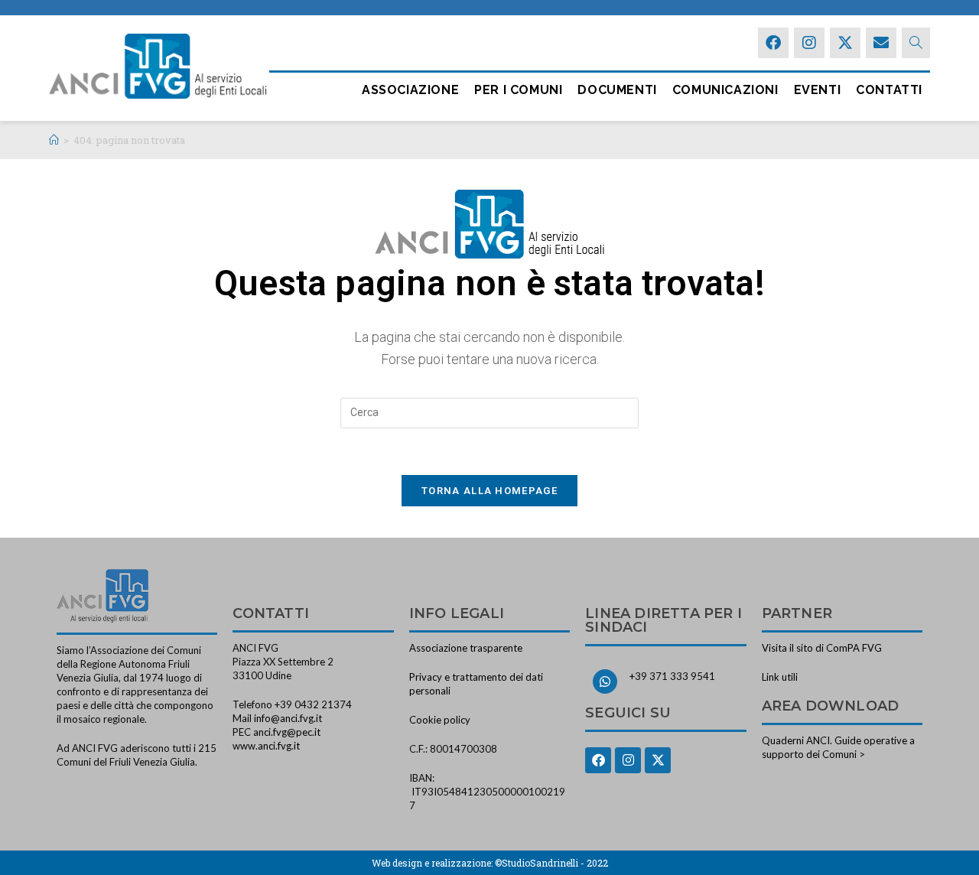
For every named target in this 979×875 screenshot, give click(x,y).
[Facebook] (773, 43)
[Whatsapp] (605, 681)
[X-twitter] (845, 43)
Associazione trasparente (465, 648)
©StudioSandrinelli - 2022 (551, 863)
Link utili (780, 677)
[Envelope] (881, 43)
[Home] (54, 140)
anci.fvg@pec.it (286, 732)
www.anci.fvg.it (266, 746)
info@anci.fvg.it (288, 718)
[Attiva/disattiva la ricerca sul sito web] (916, 43)
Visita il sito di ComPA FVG (822, 648)
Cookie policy (439, 720)
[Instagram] (809, 43)
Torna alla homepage (489, 490)
